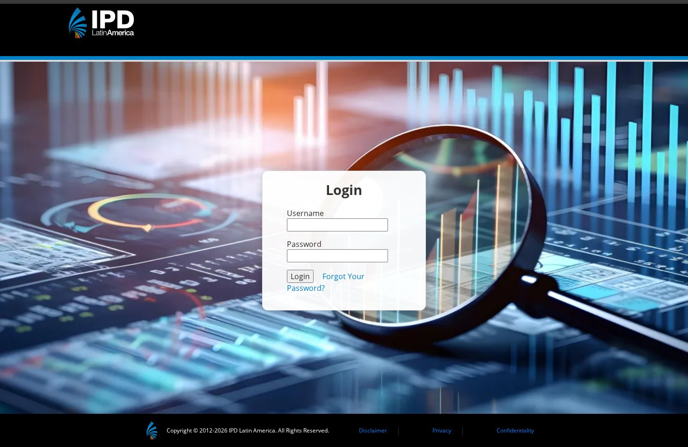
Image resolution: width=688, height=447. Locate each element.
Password (304, 244)
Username (305, 213)
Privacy (441, 430)
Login (300, 276)
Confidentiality (515, 430)
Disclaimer (373, 430)
